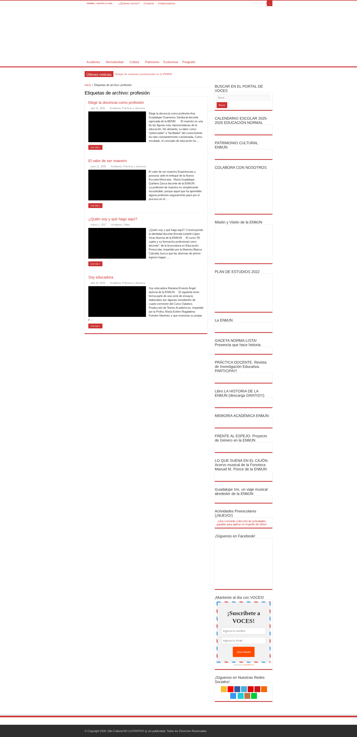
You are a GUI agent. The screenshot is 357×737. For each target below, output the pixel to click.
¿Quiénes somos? (129, 3)
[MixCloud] (247, 3)
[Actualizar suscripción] (206, 92)
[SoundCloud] (232, 3)
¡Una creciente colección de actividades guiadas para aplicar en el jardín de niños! (242, 522)
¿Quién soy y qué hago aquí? (112, 219)
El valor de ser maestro (107, 161)
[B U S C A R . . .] (269, 3)
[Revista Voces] (178, 32)
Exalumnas (170, 62)
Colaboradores (166, 3)
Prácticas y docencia (133, 108)
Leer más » (95, 147)
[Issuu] (243, 3)
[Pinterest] (225, 3)
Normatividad (114, 62)
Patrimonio (152, 62)
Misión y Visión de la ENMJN (238, 222)
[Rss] (211, 3)
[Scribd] (240, 3)
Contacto (149, 3)
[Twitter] (222, 3)
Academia (93, 62)
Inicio (88, 85)
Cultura (134, 62)
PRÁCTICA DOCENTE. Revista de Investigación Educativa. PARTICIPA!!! (240, 366)
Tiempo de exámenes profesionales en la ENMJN (143, 74)
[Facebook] (218, 3)
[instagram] (236, 3)
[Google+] (214, 3)
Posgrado (188, 62)
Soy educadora (100, 277)
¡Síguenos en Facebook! (235, 536)
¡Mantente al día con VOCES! (239, 597)
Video (126, 224)
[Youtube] (229, 3)
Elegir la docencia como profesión (116, 102)
